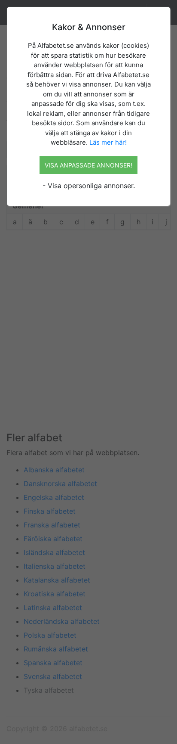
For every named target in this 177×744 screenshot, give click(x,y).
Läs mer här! (108, 142)
